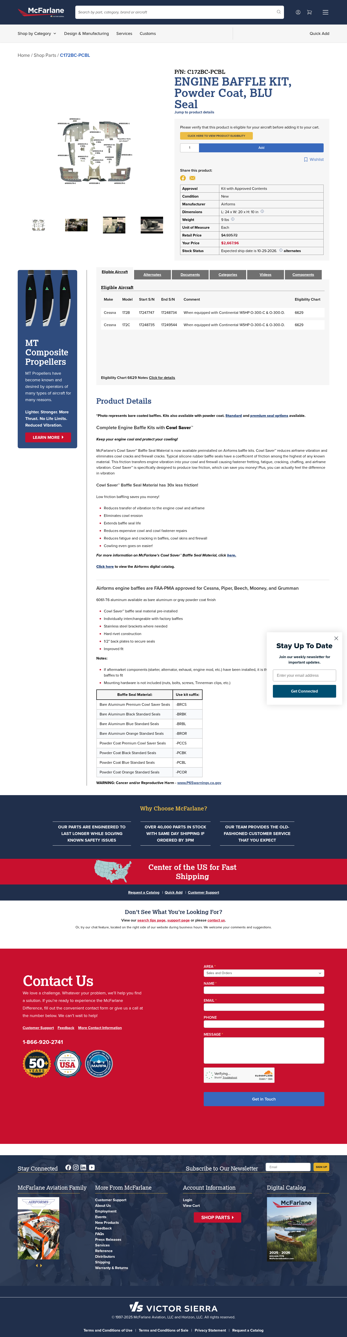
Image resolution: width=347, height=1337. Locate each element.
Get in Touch (264, 1099)
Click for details (162, 377)
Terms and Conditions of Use (108, 1330)
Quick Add (319, 33)
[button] (216, 136)
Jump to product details (194, 112)
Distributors (105, 1256)
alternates (292, 250)
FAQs (99, 1234)
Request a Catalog (143, 892)
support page (178, 920)
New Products (107, 1222)
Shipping (102, 1262)
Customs (148, 33)
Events (100, 1217)
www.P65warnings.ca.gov (199, 782)
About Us (103, 1205)
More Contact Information (100, 1027)
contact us (216, 920)
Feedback (66, 1027)
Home (24, 55)
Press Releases (108, 1239)
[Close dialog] (336, 638)
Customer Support (203, 892)
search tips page (151, 920)
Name (210, 983)
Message (213, 1034)
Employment (105, 1211)
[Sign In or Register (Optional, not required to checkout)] (298, 12)
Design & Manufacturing (86, 33)
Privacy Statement (210, 1330)
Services (124, 33)
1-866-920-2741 (43, 1042)
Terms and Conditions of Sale (163, 1330)
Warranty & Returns (111, 1268)
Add (261, 147)
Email (210, 1000)
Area (210, 966)
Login (187, 1200)
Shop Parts (45, 55)
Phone (210, 1017)
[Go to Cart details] (309, 12)
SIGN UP (321, 1167)
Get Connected (304, 691)
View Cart (191, 1205)
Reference (104, 1251)
